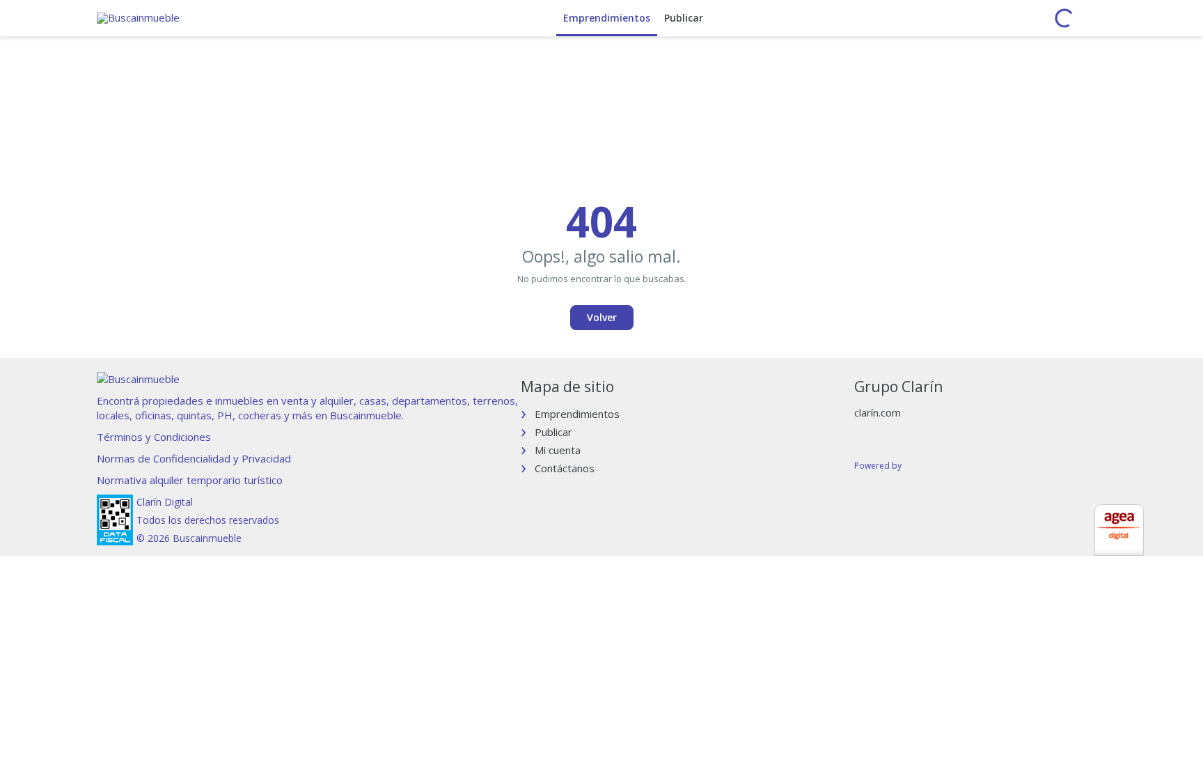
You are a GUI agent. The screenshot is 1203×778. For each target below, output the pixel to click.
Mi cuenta (558, 450)
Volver (602, 317)
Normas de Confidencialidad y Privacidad (194, 458)
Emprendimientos (606, 17)
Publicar (683, 17)
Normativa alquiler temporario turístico (190, 480)
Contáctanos (565, 468)
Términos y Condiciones (154, 437)
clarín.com (877, 412)
